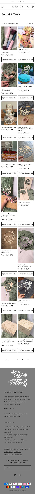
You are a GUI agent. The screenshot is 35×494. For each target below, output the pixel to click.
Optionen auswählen (9, 59)
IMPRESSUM (8, 449)
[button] (2, 7)
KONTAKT (16, 449)
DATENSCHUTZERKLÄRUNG (13, 454)
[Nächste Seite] (28, 359)
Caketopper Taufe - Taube (8, 303)
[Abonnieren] (29, 467)
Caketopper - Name (23, 49)
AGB (21, 449)
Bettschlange (4, 52)
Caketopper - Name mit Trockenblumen (7, 89)
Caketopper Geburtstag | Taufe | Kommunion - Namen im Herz (25, 128)
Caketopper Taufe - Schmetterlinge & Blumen (24, 265)
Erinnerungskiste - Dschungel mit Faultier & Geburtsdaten (25, 340)
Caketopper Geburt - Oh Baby (9, 127)
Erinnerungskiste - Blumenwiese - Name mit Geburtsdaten (8, 341)
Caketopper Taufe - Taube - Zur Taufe (25, 301)
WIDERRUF (17, 452)
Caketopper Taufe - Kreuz (24, 202)
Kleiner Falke (15, 490)
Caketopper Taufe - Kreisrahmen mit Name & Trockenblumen (8, 215)
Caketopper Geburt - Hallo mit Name (25, 87)
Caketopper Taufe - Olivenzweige (6, 251)
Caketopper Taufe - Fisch (7, 164)
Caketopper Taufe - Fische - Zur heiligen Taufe (25, 164)
